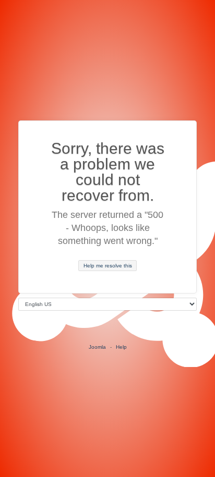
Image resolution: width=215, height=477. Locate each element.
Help (121, 347)
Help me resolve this (107, 265)
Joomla (97, 347)
